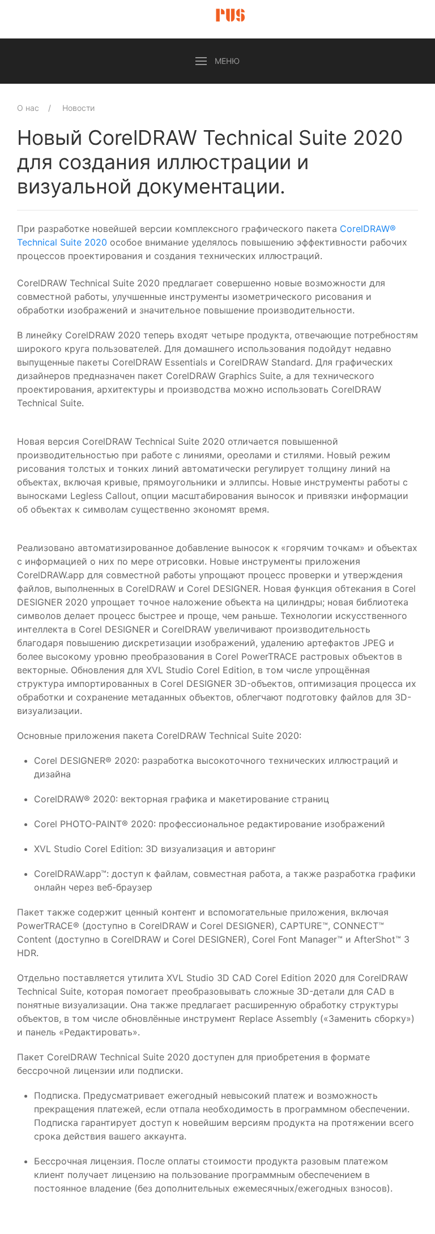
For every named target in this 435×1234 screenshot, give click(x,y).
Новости (78, 108)
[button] (217, 61)
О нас (28, 108)
